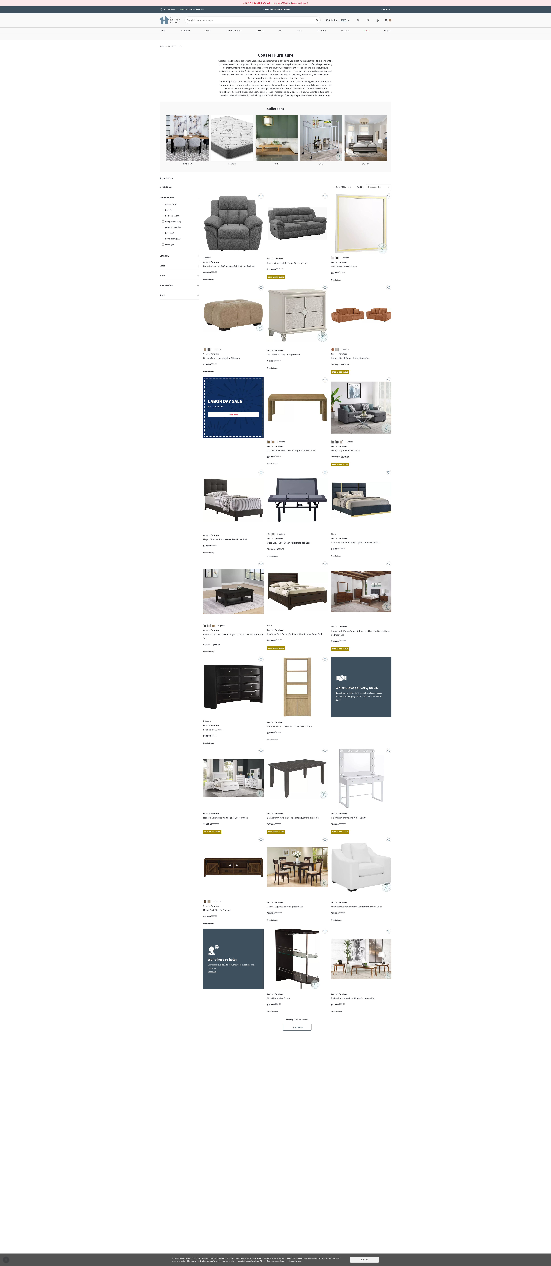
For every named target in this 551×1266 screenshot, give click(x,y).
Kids (299, 30)
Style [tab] (162, 295)
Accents (345, 30)
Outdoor (321, 30)
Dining (208, 30)
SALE (367, 30)
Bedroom (185, 30)
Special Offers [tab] (166, 285)
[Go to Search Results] (317, 20)
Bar (280, 30)
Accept (364, 1260)
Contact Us (386, 9)
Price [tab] (162, 275)
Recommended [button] (374, 187)
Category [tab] (164, 255)
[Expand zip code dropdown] (349, 20)
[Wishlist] (367, 20)
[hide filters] (166, 187)
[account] (357, 20)
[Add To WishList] (261, 196)
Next (380, 141)
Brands (387, 30)
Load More (297, 1027)
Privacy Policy (265, 1261)
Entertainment (234, 30)
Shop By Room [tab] (167, 197)
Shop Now (233, 414)
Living (162, 30)
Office (260, 30)
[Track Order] (377, 20)
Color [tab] (162, 265)
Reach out (212, 971)
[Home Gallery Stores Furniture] (170, 20)
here (299, 1261)
